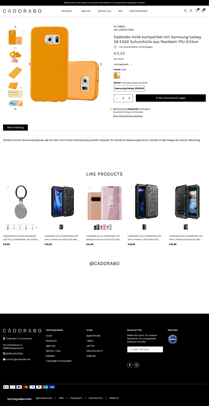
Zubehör (91, 356)
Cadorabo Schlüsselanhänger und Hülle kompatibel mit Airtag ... (21, 238)
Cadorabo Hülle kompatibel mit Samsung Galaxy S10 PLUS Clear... (103, 238)
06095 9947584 (14, 353)
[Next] (100, 64)
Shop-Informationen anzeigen (128, 116)
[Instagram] (136, 365)
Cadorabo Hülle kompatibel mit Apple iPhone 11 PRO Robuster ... (144, 238)
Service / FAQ (53, 350)
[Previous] (30, 64)
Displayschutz (94, 350)
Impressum (76, 398)
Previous (6, 227)
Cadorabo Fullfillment (59, 361)
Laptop (90, 345)
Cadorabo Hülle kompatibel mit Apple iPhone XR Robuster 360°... (62, 238)
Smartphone (93, 335)
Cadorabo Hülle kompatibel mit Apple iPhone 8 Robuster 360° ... (186, 238)
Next (36, 227)
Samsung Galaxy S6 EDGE (129, 88)
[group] (23, 201)
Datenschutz (96, 398)
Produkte (51, 340)
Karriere (50, 356)
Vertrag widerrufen (19, 399)
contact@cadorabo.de (18, 359)
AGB (61, 398)
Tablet (90, 340)
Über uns (50, 345)
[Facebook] (129, 365)
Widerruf (114, 398)
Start (49, 335)
